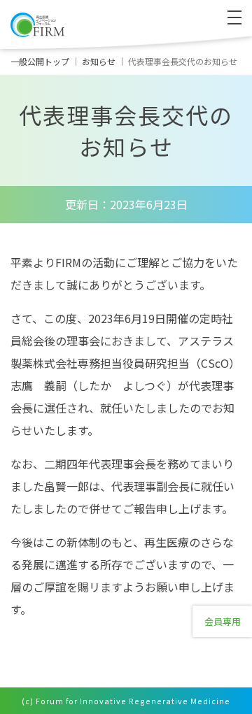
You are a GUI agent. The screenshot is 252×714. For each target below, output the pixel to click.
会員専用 (222, 621)
